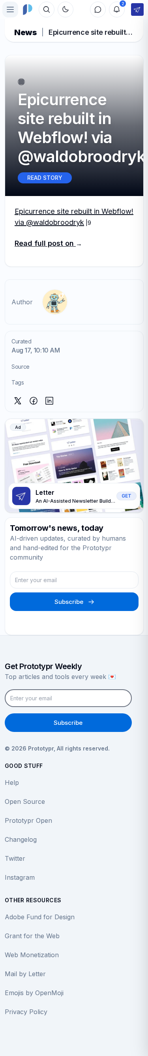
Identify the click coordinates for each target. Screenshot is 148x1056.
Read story (44, 177)
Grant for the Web (32, 936)
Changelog (21, 839)
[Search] (46, 9)
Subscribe (68, 601)
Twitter (15, 858)
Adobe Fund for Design (40, 917)
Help (12, 782)
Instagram (20, 877)
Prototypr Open (28, 820)
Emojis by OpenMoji (34, 993)
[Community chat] (98, 9)
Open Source (25, 801)
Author (22, 302)
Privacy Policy (26, 1012)
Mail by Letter (25, 974)
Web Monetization (32, 955)
